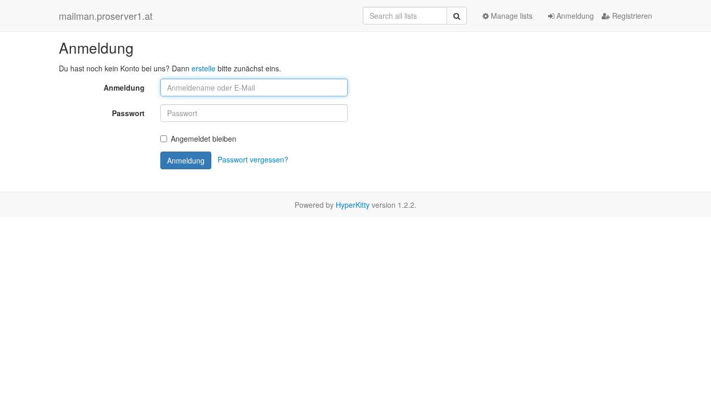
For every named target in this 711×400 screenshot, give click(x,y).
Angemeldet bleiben (203, 138)
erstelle (203, 68)
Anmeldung (574, 15)
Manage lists (510, 15)
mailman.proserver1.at (106, 15)
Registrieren (631, 15)
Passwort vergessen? (253, 159)
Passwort (128, 113)
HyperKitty (353, 204)
